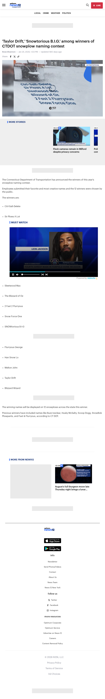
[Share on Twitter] (14, 57)
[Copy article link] (18, 57)
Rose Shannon (9, 52)
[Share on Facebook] (11, 57)
